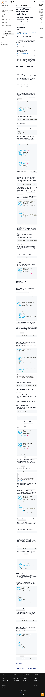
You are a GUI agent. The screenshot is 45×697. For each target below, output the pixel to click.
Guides (3, 687)
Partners (35, 680)
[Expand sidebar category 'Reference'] (13, 41)
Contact (35, 685)
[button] (5, 2)
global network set (30, 261)
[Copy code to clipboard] (36, 101)
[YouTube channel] (23, 694)
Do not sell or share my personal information (24, 692)
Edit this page (19, 663)
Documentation (4, 676)
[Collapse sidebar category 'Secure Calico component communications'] (13, 27)
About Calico (36, 676)
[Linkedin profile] (20, 694)
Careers (35, 683)
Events (3, 678)
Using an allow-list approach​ (41, 25)
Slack (24, 683)
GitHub (24, 680)
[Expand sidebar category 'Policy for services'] (13, 21)
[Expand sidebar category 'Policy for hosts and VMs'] (13, 19)
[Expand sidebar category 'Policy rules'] (13, 18)
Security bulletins (16, 680)
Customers (35, 678)
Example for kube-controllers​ (41, 23)
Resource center (5, 680)
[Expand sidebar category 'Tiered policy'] (13, 14)
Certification (4, 685)
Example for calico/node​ (41, 15)
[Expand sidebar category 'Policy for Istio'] (13, 22)
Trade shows (4, 683)
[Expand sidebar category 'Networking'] (13, 7)
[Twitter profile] (21, 694)
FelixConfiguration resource (23, 480)
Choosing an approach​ (41, 10)
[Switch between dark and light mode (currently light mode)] (36, 2)
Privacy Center (16, 692)
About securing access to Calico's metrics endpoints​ (41, 5)
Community (25, 678)
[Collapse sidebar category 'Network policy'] (13, 9)
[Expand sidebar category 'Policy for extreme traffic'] (13, 24)
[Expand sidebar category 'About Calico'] (13, 3)
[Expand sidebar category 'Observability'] (13, 37)
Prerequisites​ (41, 8)
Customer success (16, 676)
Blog (3, 682)
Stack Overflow (25, 682)
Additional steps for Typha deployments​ (41, 19)
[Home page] (17, 4)
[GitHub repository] (35, 2)
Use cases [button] (32, 1)
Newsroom (35, 682)
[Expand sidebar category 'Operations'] (13, 39)
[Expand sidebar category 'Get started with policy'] (13, 12)
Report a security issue (16, 682)
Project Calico (25, 676)
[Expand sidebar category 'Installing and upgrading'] (13, 5)
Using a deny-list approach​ (41, 12)
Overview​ (41, 13)
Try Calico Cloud (28, 2)
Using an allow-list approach (22, 53)
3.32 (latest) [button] (16, 1)
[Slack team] (25, 694)
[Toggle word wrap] (34, 119)
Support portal (15, 678)
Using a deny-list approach (22, 44)
